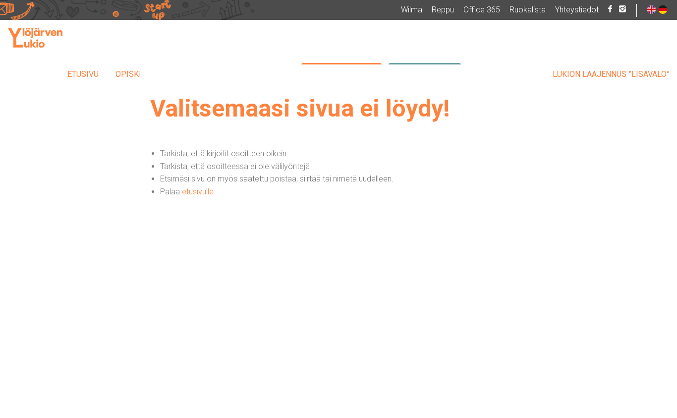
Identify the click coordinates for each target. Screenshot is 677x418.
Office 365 (481, 9)
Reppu (443, 9)
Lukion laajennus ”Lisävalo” (611, 74)
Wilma (411, 9)
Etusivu (83, 74)
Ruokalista (527, 9)
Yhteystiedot (577, 9)
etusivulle (198, 191)
